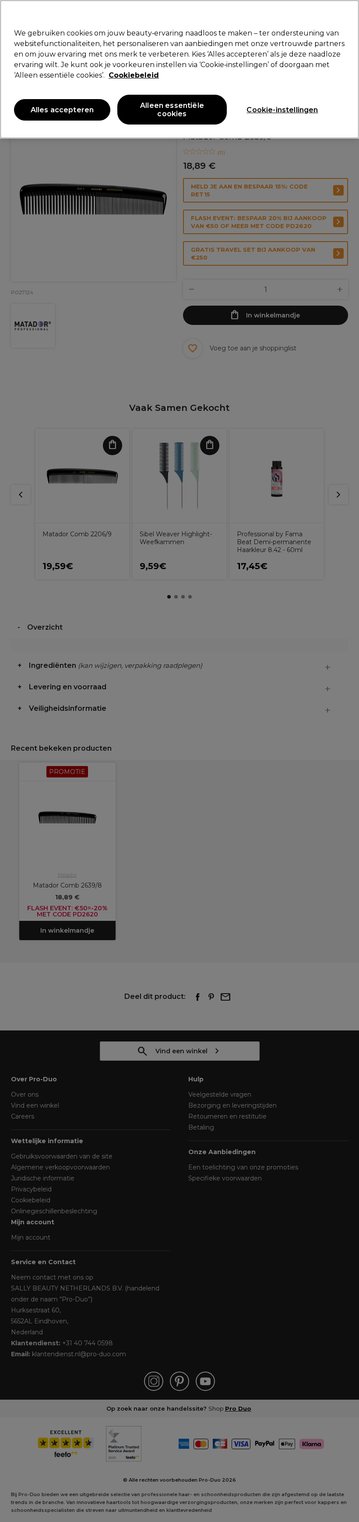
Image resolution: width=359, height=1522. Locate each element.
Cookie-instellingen (282, 110)
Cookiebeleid (134, 75)
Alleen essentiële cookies (172, 109)
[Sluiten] (345, 14)
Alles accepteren (62, 110)
